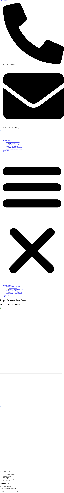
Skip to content (3, 0)
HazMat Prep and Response (16, 144)
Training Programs (7, 140)
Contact (5, 152)
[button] (32, 218)
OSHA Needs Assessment (15, 147)
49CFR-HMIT (13, 143)
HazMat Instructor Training (13, 142)
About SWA (6, 150)
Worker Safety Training (12, 146)
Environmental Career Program (14, 149)
